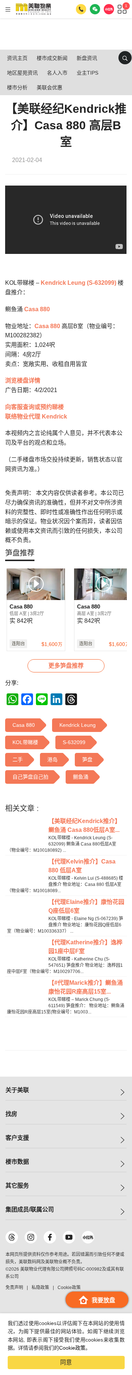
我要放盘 (103, 1300)
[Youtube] (69, 1237)
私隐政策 (40, 1287)
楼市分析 (17, 87)
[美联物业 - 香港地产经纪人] (33, 9)
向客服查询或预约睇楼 (34, 407)
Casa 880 (37, 309)
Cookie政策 (72, 1348)
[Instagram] (31, 1237)
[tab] (20, 553)
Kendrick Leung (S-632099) (78, 283)
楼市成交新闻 (52, 58)
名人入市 (57, 73)
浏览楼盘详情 (22, 380)
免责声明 (14, 1287)
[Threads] (12, 1237)
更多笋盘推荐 (66, 666)
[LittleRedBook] (88, 1237)
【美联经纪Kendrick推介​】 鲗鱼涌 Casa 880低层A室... (84, 825)
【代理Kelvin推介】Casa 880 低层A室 (81, 865)
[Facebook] (50, 1237)
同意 (66, 1362)
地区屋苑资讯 (22, 73)
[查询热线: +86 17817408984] (81, 9)
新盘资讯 (87, 58)
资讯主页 (17, 58)
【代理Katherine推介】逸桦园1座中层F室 (85, 946)
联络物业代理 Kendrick (36, 416)
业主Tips (87, 73)
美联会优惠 (49, 87)
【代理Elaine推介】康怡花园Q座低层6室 (86, 906)
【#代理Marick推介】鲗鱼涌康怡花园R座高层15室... (85, 987)
